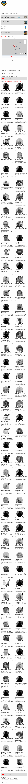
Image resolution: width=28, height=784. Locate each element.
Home (2, 8)
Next (10, 78)
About (21, 8)
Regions (2, 13)
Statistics (9, 8)
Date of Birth (12, 81)
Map (5, 8)
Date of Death (18, 81)
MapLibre (22, 53)
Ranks (17, 13)
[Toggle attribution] (25, 53)
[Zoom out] (25, 43)
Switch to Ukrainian (15, 8)
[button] (14, 46)
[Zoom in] (25, 41)
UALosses (7, 782)
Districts (6, 13)
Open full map (14, 56)
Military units (12, 13)
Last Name (7, 81)
